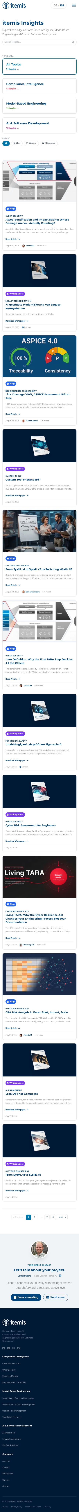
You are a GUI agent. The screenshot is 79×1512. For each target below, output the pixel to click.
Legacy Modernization (12, 1439)
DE (55, 5)
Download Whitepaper (15, 321)
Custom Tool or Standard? (23, 479)
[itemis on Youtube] (8, 1348)
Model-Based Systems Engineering (18, 1398)
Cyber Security (8, 1370)
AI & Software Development (17, 1425)
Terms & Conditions (33, 1507)
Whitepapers (50, 143)
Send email (57, 1297)
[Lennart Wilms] (39, 1249)
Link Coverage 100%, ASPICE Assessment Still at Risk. (38, 396)
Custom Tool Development (14, 1411)
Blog (18, 143)
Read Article (11, 239)
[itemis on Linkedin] (3, 1348)
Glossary (47, 1507)
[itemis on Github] (18, 1348)
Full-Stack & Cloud (10, 1445)
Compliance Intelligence (15, 1356)
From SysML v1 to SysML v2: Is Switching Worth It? (39, 569)
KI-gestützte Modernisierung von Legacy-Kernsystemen (33, 306)
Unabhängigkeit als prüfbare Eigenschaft (34, 744)
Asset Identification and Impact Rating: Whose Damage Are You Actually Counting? (37, 221)
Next (61, 1217)
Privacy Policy (16, 1507)
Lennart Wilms (24, 1276)
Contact (6, 1486)
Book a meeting (27, 1297)
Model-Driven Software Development (18, 1404)
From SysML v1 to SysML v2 (23, 1174)
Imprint (5, 1507)
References (7, 1474)
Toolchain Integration (11, 1417)
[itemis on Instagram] (13, 1348)
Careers (6, 1480)
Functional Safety (10, 1376)
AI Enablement (8, 1433)
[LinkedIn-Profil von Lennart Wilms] (60, 1275)
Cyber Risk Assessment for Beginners (31, 825)
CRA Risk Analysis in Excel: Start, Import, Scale (37, 1012)
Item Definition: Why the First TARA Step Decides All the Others (39, 661)
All (6, 143)
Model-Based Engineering (16, 1391)
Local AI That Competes (22, 1093)
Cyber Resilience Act (11, 1363)
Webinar (32, 143)
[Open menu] (75, 5)
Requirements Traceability (14, 1382)
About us (6, 1461)
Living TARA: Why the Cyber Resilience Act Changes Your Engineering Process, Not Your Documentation (36, 918)
